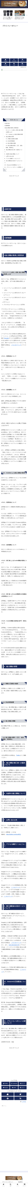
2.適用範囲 (7, 125)
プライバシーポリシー (7, 1182)
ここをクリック (15, 887)
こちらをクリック (16, 345)
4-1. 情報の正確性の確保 (12, 138)
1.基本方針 (7, 123)
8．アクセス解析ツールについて (12, 158)
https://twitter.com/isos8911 (13, 834)
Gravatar (6, 338)
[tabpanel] (8, 15)
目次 (11, 120)
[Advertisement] (14, 42)
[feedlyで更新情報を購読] (7, 1098)
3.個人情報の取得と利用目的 (11, 127)
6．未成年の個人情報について (11, 154)
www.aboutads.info (14, 945)
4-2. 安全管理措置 (10, 141)
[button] (22, 64)
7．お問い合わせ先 (9, 156)
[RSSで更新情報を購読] (20, 1098)
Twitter (18, 755)
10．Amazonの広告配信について (12, 165)
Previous (1, 15)
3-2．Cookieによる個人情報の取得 (14, 134)
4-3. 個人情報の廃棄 (11, 143)
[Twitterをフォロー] (20, 1094)
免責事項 (20, 1182)
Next (27, 15)
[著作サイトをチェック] (7, 1094)
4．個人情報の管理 (9, 136)
